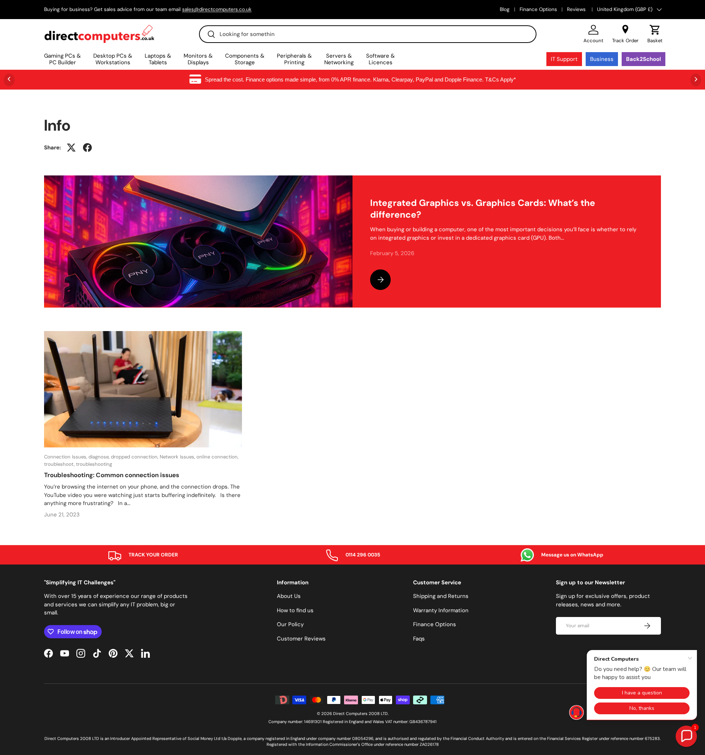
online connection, (217, 457)
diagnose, (99, 457)
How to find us (295, 610)
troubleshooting (94, 464)
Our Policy (290, 624)
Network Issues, (178, 457)
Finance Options (538, 9)
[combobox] (367, 34)
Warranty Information (441, 610)
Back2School (643, 59)
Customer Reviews (301, 638)
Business (602, 59)
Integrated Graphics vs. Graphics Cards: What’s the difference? (482, 209)
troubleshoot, (60, 464)
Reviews (577, 9)
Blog (505, 9)
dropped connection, (135, 457)
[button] (655, 34)
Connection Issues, (66, 457)
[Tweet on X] (71, 147)
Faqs (419, 638)
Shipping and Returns (441, 596)
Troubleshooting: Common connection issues (111, 475)
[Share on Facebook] (87, 147)
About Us (289, 596)
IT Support (564, 59)
